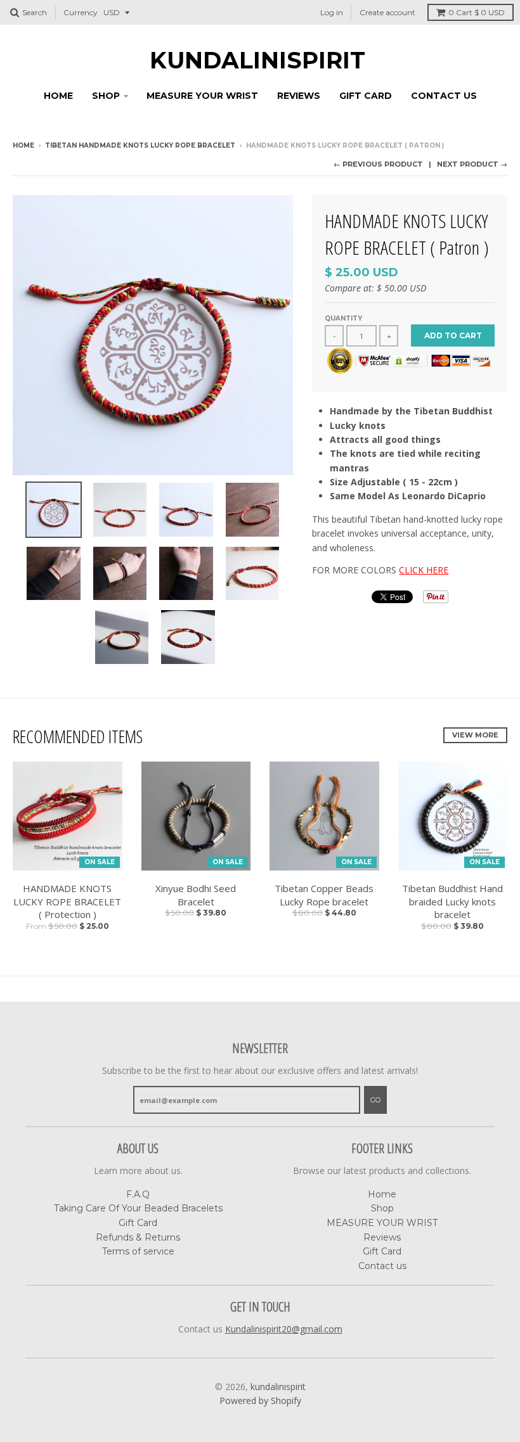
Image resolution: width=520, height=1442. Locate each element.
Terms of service (138, 1251)
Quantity (343, 318)
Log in (331, 12)
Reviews (298, 95)
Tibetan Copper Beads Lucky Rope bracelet (324, 895)
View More (475, 735)
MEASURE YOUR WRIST (202, 95)
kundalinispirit (257, 60)
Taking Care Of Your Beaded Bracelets (138, 1208)
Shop (106, 95)
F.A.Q (138, 1194)
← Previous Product (378, 164)
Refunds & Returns (138, 1237)
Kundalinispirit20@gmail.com (283, 1329)
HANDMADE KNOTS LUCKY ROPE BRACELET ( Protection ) (67, 901)
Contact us (444, 95)
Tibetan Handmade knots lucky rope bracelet (140, 145)
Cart (476, 12)
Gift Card (365, 95)
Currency (80, 12)
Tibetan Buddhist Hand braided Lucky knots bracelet (452, 901)
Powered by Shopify (260, 1400)
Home (58, 95)
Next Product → (472, 164)
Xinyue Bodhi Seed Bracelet (195, 895)
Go (375, 1099)
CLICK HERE (423, 570)
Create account (387, 12)
